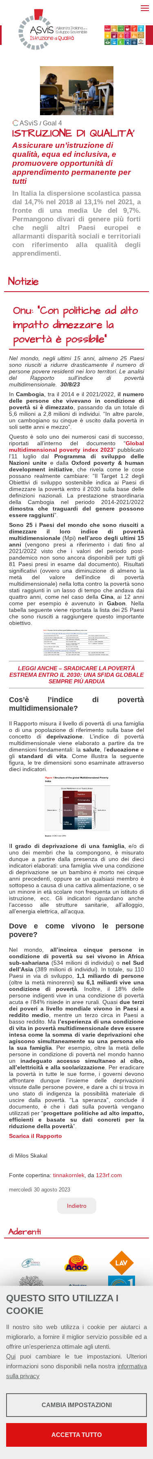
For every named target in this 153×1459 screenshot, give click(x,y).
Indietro (76, 1205)
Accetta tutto (76, 1434)
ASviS (29, 123)
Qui (11, 1356)
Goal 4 (52, 123)
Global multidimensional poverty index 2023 (76, 446)
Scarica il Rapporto (35, 1136)
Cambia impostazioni (77, 1404)
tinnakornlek (68, 1175)
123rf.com (109, 1175)
